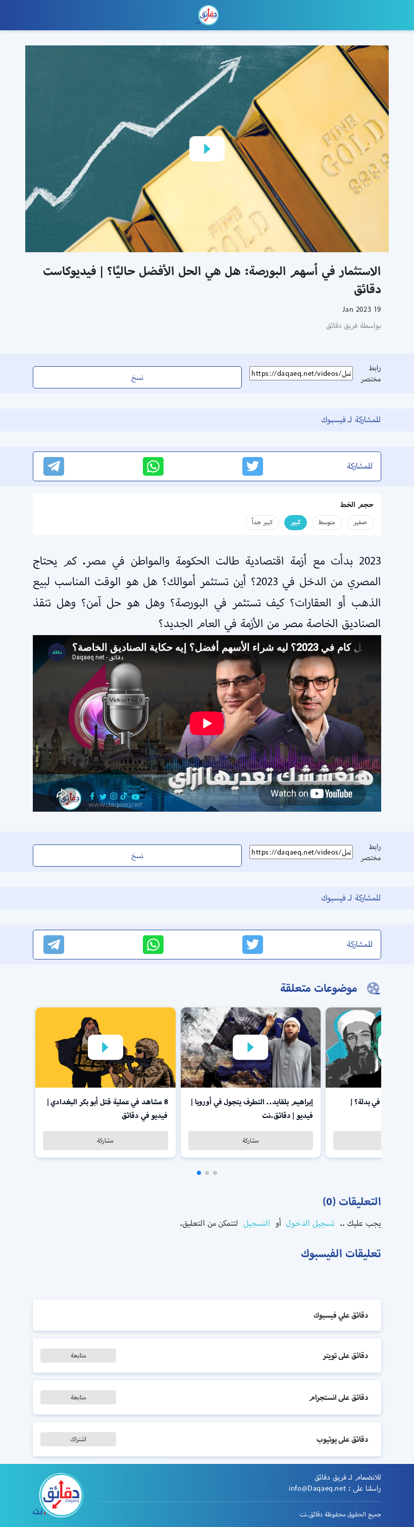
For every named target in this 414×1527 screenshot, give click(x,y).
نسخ (137, 377)
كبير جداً (262, 522)
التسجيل (255, 1223)
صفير (360, 522)
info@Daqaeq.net (317, 1488)
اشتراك (78, 1439)
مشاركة (250, 1140)
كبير (295, 522)
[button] (215, 1173)
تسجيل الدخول (309, 1223)
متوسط (327, 522)
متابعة (78, 1355)
